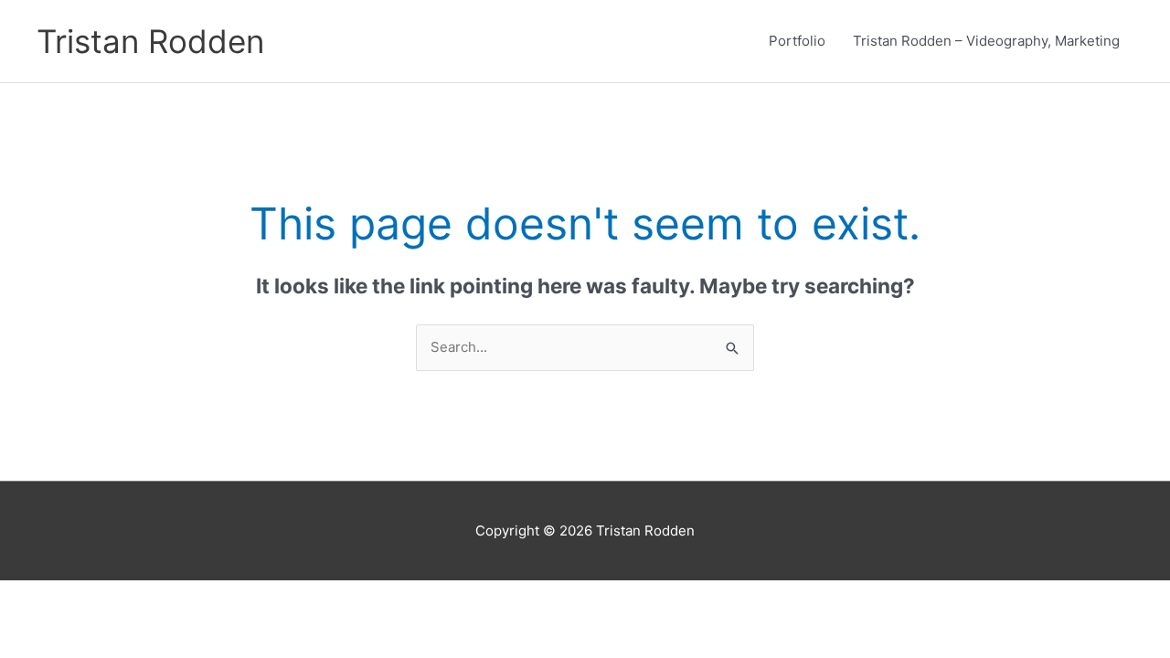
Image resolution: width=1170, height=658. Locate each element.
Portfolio (797, 40)
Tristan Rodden (150, 41)
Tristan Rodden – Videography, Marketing (986, 40)
